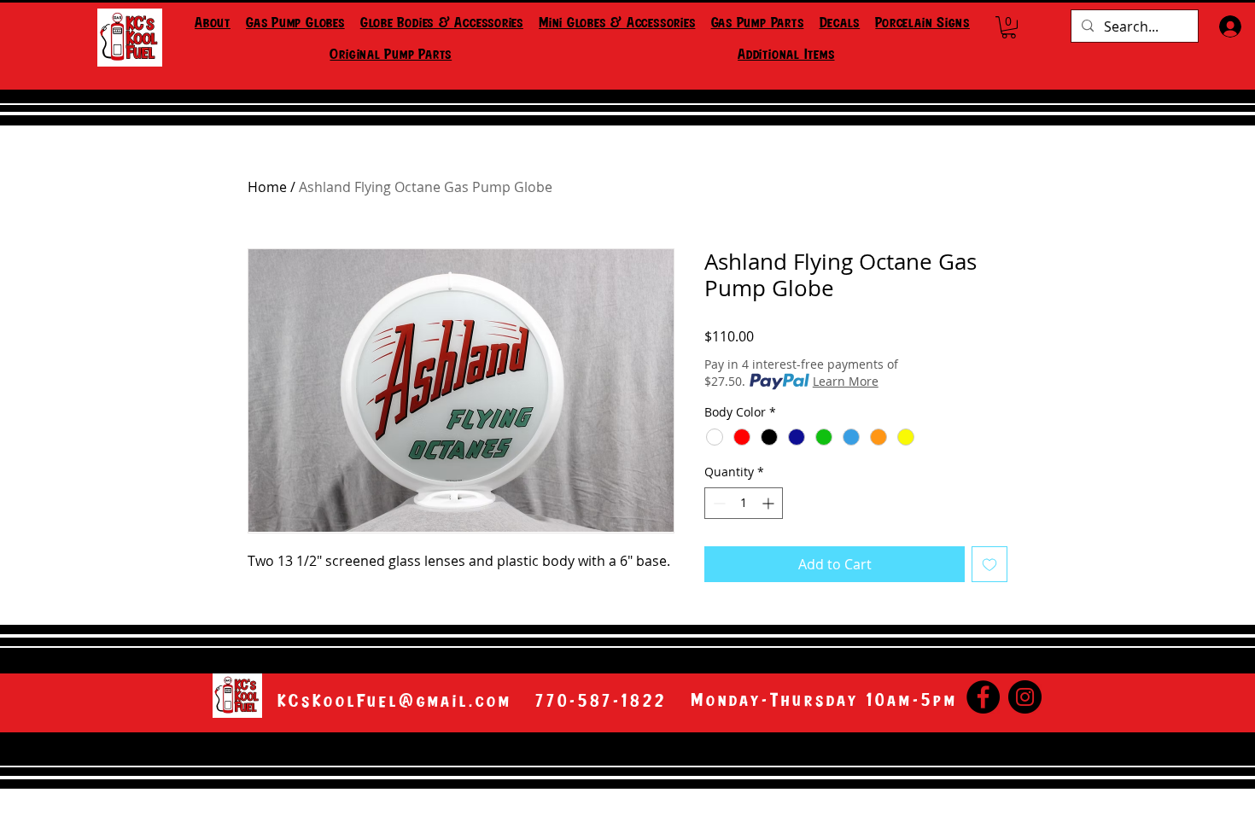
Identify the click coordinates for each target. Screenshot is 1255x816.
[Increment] (769, 503)
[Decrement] (717, 503)
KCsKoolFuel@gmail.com (394, 701)
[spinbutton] (743, 503)
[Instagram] (1025, 697)
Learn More (845, 381)
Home (267, 187)
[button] (295, 24)
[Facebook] (983, 697)
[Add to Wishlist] (989, 564)
